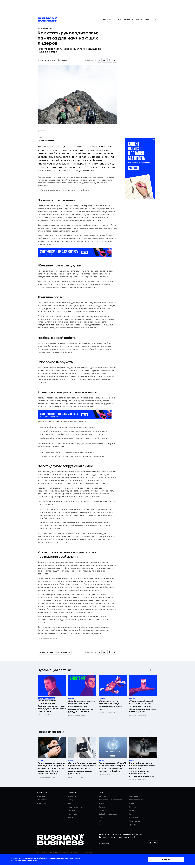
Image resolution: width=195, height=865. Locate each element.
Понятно (166, 859)
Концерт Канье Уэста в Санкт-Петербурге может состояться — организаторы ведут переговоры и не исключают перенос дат (142, 769)
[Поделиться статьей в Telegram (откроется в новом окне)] (99, 60)
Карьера (48, 28)
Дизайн (102, 817)
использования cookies (51, 858)
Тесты (71, 817)
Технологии (134, 821)
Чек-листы (72, 814)
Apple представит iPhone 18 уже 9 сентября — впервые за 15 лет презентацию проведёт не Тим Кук (112, 767)
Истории (117, 19)
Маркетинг (134, 796)
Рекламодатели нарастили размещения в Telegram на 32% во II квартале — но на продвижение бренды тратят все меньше (51, 768)
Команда (41, 796)
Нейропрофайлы (75, 807)
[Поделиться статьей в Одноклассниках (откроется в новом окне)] (109, 60)
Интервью (145, 19)
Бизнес (102, 807)
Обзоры (135, 19)
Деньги (132, 803)
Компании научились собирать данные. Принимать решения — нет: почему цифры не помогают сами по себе (52, 706)
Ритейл (132, 810)
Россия (132, 814)
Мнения (127, 19)
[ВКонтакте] (155, 843)
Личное (132, 807)
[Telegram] (150, 843)
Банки (101, 803)
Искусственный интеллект (110, 800)
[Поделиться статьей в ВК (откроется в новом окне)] (104, 60)
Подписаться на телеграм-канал (54, 652)
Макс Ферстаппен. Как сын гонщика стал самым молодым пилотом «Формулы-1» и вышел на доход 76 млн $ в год (81, 706)
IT (99, 824)
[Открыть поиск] (156, 19)
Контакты (41, 803)
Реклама (102, 796)
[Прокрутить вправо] (155, 670)
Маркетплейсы (136, 800)
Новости (107, 19)
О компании (42, 800)
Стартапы (133, 817)
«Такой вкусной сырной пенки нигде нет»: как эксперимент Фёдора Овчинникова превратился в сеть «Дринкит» (142, 706)
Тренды (132, 824)
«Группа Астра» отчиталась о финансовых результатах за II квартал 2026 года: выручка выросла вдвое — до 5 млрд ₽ (82, 768)
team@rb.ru (104, 843)
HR (100, 821)
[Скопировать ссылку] (115, 60)
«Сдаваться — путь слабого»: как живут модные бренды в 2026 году (110, 705)
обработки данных (72, 858)
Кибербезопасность (108, 814)
